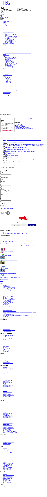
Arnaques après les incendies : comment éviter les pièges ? (13, 142)
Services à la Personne (7, 441)
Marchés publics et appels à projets (11, 28)
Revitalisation (7, 38)
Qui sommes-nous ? (8, 24)
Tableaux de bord (8, 82)
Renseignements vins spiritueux (10, 73)
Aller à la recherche (6, 3)
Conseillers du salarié (6, 362)
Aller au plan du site (6, 4)
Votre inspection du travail (7, 357)
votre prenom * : (3, 181)
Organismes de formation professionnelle (22, 127)
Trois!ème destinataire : (4, 177)
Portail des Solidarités (5, 243)
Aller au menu (5, 2)
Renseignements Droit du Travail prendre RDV (23, 118)
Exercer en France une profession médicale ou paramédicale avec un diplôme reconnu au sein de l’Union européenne (24, 163)
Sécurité (6, 74)
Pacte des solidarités (8, 50)
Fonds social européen (9, 40)
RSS (1, 16)
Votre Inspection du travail (7, 380)
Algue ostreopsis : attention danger (9, 135)
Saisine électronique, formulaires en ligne (12, 27)
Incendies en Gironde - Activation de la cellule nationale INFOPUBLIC (16, 147)
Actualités (7, 35)
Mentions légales (39, 494)
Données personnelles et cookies (25, 494)
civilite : (1, 179)
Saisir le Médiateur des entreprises (6, 208)
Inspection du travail (8, 65)
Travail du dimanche (6, 371)
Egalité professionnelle (9, 66)
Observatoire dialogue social (8, 363)
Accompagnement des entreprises (11, 36)
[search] (5, 18)
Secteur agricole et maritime (8, 368)
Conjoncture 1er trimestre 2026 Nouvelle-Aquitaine (12, 238)
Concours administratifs (9, 29)
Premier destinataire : (4, 172)
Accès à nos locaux (8, 26)
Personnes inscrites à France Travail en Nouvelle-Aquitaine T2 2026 (15, 233)
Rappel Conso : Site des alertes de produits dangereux (24, 128)
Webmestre (2, 494)
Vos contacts (5, 358)
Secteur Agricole (6, 355)
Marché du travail (8, 77)
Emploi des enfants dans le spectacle (9, 431)
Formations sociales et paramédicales (11, 52)
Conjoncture (7, 78)
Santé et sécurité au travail (9, 62)
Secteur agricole (6, 424)
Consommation (5, 337)
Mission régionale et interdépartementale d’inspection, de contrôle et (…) (18, 53)
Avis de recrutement (8, 31)
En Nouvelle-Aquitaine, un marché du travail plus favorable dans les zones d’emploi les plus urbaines (21, 159)
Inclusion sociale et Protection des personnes (13, 47)
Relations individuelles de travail (11, 63)
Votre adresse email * (4, 170)
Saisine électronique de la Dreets (20, 119)
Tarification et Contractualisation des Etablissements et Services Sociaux (18, 49)
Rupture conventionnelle (7, 430)
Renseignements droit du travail (8, 369)
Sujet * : (1, 186)
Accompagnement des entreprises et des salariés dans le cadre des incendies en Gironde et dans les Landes (22, 140)
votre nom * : (2, 183)
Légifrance (33, 494)
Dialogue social (5, 455)
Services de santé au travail (7, 356)
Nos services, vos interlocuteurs (10, 34)
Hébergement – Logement (10, 48)
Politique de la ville (8, 42)
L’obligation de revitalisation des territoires (10, 155)
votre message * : (3, 188)
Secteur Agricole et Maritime (8, 452)
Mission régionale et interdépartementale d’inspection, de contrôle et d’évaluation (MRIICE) (19, 312)
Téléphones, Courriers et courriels (11, 25)
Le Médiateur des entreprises (8, 133)
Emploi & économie (8, 79)
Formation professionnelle (9, 39)
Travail (6, 80)
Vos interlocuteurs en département (11, 58)
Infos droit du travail (8, 60)
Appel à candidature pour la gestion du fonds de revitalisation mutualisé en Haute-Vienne (19, 151)
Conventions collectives (9, 61)
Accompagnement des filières (10, 41)
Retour (4, 23)
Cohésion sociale (8, 81)
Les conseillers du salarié (7, 138)
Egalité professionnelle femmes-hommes (10, 432)
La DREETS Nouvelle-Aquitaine (9, 153)
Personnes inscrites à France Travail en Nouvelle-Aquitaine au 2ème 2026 (16, 149)
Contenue (2, 14)
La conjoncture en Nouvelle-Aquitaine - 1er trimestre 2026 (13, 161)
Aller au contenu (6, 1)
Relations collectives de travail (10, 64)
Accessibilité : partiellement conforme (12, 494)
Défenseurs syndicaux (7, 361)
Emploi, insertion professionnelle (11, 37)
